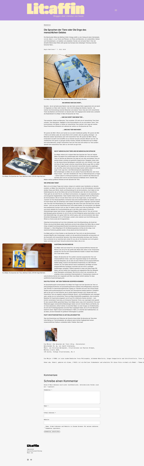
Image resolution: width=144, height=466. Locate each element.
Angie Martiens (49, 49)
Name (46, 406)
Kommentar (48, 390)
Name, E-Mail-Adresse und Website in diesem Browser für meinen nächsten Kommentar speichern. (72, 427)
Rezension (47, 25)
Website (46, 419)
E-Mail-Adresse (50, 412)
